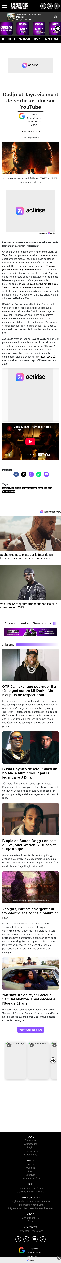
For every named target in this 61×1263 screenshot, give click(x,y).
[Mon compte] (57, 6)
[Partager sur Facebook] (15, 475)
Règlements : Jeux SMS (30, 1204)
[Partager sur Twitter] (23, 475)
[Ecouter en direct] (43, 6)
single (18, 488)
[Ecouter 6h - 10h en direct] (30, 631)
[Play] (3, 26)
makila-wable (9, 492)
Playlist (30, 1147)
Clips (30, 1221)
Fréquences (30, 1154)
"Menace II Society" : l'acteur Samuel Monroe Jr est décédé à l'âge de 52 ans (28, 999)
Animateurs (30, 1143)
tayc (40, 488)
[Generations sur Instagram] (43, 1239)
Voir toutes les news (30, 1029)
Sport (37, 38)
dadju (5, 488)
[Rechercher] (50, 6)
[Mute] (55, 17)
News (11, 38)
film (11, 488)
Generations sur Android (30, 1191)
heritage (48, 488)
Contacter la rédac (30, 1178)
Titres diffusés (30, 1150)
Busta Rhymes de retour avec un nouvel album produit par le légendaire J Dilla (29, 773)
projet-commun (29, 488)
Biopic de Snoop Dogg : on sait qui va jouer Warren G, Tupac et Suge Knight (29, 845)
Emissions (30, 1140)
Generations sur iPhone (31, 1187)
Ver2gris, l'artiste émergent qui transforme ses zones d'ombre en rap (30, 913)
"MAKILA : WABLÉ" (45, 357)
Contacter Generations (30, 1230)
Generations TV (30, 1217)
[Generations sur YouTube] (35, 1239)
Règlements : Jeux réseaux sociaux (30, 1201)
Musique (24, 38)
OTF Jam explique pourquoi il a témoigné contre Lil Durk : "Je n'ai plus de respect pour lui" (29, 690)
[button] (15, 1060)
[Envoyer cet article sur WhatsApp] (38, 475)
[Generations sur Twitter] (26, 1239)
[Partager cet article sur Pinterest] (30, 475)
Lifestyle (51, 38)
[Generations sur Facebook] (18, 1239)
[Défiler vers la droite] (53, 1060)
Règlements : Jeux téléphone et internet (30, 1208)
